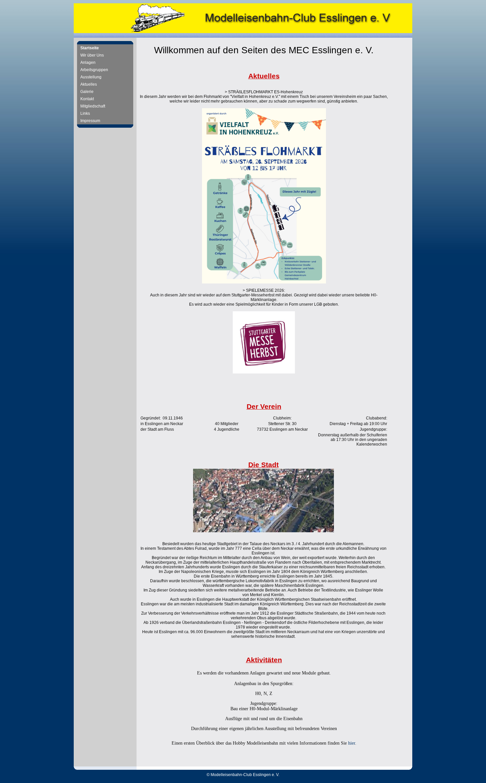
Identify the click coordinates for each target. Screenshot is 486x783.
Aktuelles (88, 84)
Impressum (90, 120)
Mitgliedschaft (92, 106)
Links (85, 113)
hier (351, 743)
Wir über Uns (92, 55)
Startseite (89, 48)
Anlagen (88, 62)
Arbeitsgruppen (94, 69)
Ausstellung (90, 77)
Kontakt (87, 99)
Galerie (87, 91)
